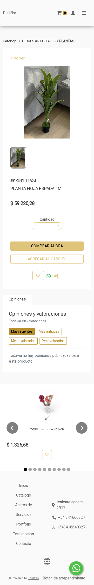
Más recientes (22, 331)
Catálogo (10, 41)
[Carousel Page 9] (64, 469)
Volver (19, 58)
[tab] (17, 300)
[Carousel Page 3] (35, 469)
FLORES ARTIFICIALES (39, 41)
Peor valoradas (53, 341)
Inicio (23, 485)
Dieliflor (9, 13)
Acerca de (23, 505)
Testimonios (23, 534)
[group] (47, 102)
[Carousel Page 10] (68, 469)
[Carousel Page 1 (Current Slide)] (25, 469)
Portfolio (23, 524)
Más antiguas (49, 331)
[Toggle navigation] (84, 13)
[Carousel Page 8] (59, 469)
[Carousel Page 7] (54, 469)
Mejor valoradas (23, 341)
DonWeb (33, 578)
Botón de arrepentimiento (64, 578)
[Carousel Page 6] (49, 469)
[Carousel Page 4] (39, 469)
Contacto (23, 543)
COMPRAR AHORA (47, 246)
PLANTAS (66, 41)
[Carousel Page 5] (44, 469)
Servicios (24, 514)
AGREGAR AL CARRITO (47, 259)
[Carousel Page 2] (30, 469)
